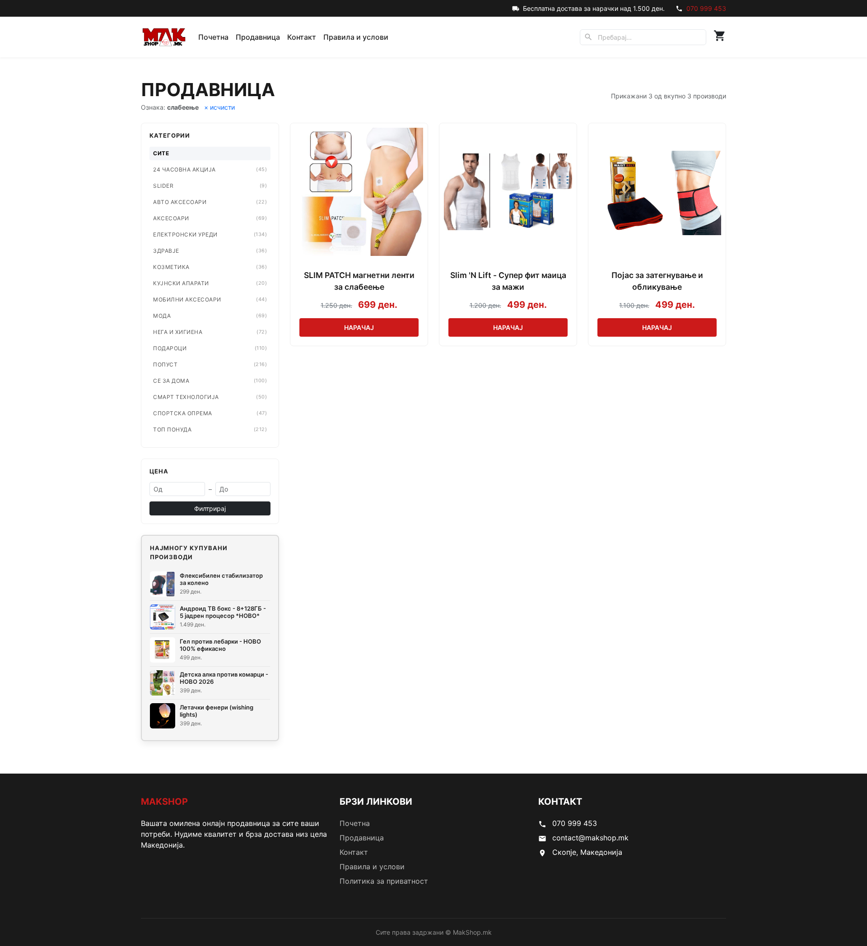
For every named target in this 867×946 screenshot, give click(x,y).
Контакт (301, 37)
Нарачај (359, 327)
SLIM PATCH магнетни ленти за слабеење (359, 281)
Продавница (258, 37)
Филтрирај (210, 508)
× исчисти (219, 107)
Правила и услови (355, 37)
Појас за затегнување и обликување (657, 281)
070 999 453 (706, 8)
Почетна (213, 37)
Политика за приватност (384, 881)
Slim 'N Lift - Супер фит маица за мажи (508, 281)
